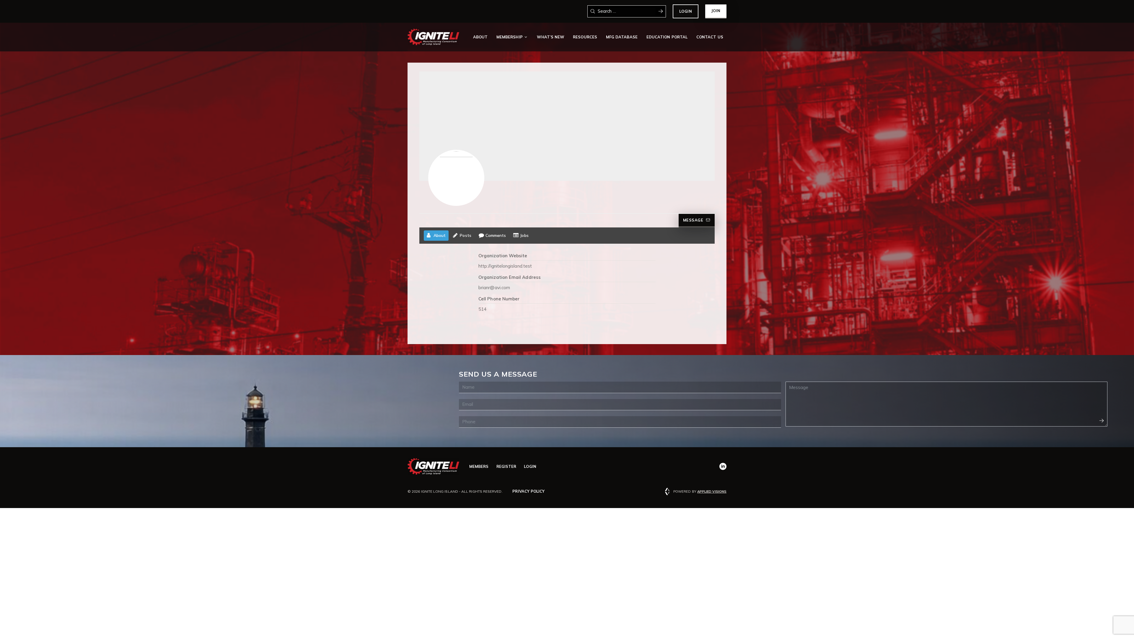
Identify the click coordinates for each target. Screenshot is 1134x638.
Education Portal (666, 37)
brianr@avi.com (494, 287)
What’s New (550, 37)
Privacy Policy (528, 491)
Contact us (709, 37)
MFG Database (622, 37)
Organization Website (502, 255)
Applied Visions (711, 491)
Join (716, 10)
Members (479, 466)
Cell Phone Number (498, 299)
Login (685, 11)
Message (693, 220)
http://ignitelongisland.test (505, 266)
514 (482, 309)
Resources (585, 37)
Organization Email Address (509, 277)
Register (506, 466)
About (480, 37)
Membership (509, 37)
